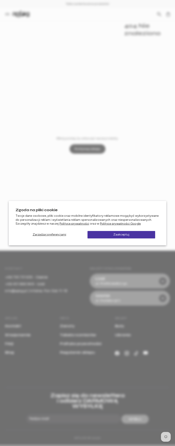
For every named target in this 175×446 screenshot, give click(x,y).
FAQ (9, 344)
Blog (9, 352)
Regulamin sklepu (77, 352)
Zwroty (67, 326)
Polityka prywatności (80, 344)
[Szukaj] (159, 14)
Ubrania (123, 335)
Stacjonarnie (18, 335)
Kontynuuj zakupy (88, 149)
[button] (8, 14)
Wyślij (135, 419)
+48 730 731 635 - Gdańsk (26, 277)
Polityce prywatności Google (120, 223)
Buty (119, 326)
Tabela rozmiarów (78, 335)
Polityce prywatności (74, 223)
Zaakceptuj (121, 234)
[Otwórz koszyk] (168, 14)
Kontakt (13, 326)
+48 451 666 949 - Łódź (25, 284)
